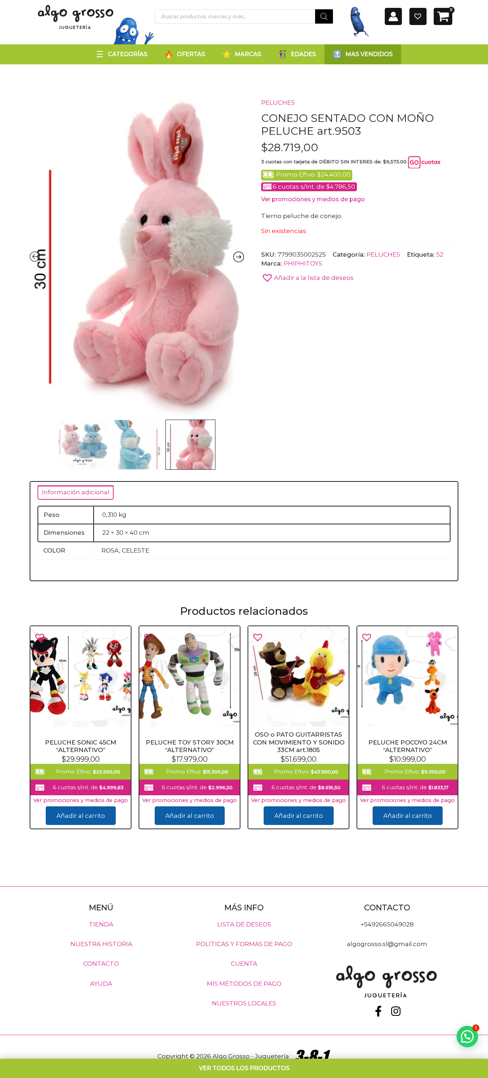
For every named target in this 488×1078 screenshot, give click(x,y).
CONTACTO (101, 963)
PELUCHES (278, 102)
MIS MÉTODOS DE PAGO (244, 983)
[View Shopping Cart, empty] (443, 16)
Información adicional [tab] (75, 492)
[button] (307, 276)
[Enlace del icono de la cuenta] (393, 16)
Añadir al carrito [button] (80, 815)
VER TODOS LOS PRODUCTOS (244, 1068)
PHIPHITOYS (303, 263)
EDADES (303, 54)
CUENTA (244, 963)
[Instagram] (395, 1011)
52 (439, 254)
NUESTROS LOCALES (244, 1003)
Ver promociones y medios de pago (313, 199)
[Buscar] (324, 16)
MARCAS (248, 54)
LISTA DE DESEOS (244, 924)
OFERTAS (191, 54)
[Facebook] (378, 1011)
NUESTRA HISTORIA (101, 944)
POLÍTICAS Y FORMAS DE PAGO (244, 944)
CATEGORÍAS (127, 54)
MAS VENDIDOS (369, 54)
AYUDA (101, 983)
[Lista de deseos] (418, 16)
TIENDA (101, 924)
